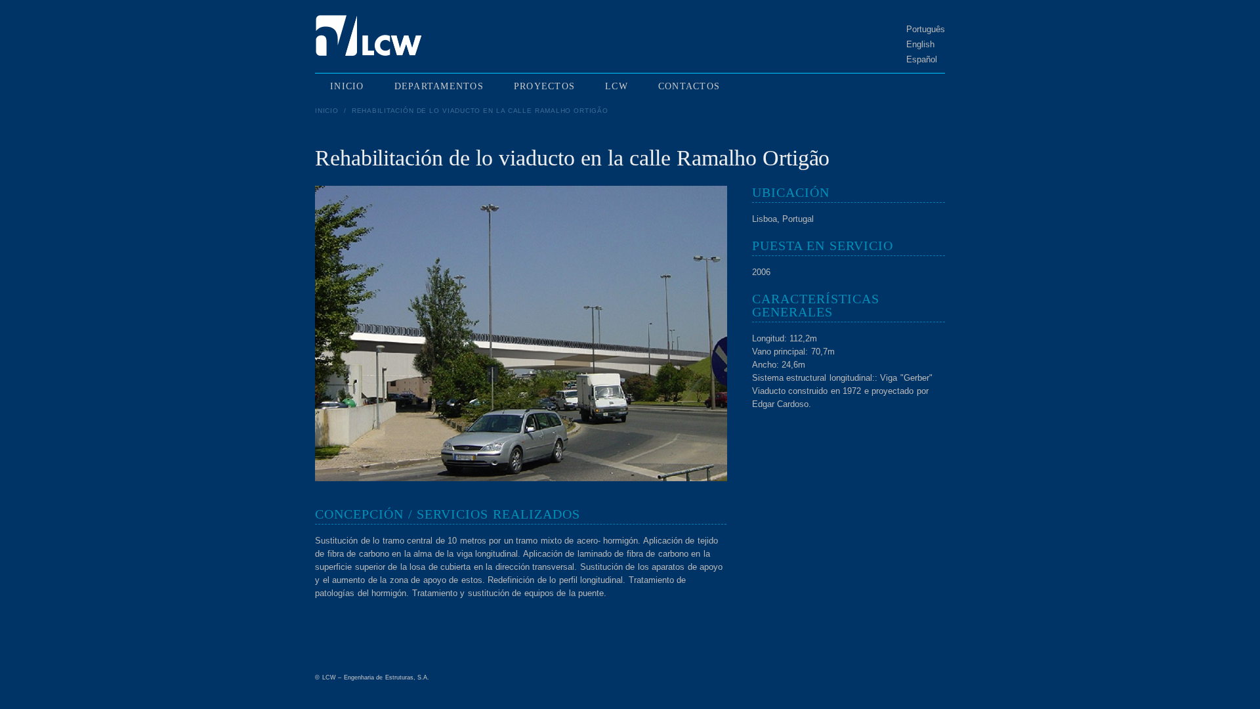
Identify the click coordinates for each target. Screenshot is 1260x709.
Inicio (327, 110)
